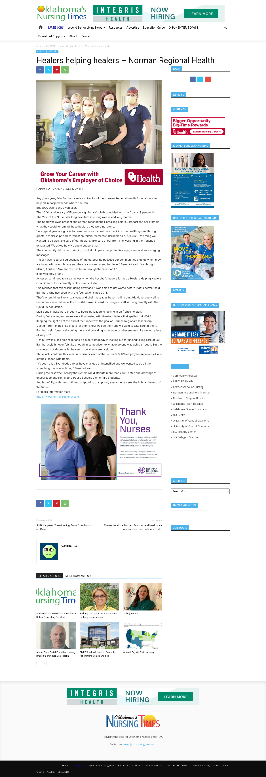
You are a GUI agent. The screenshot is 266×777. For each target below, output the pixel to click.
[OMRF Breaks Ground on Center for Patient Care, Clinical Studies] (99, 635)
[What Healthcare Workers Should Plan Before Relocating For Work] (56, 596)
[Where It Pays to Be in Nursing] (142, 635)
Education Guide (154, 27)
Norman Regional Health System (192, 392)
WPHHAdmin (70, 546)
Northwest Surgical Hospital (189, 398)
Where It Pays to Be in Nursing (138, 652)
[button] (225, 28)
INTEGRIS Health (183, 381)
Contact (86, 36)
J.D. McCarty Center (184, 431)
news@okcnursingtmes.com (139, 744)
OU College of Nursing (186, 437)
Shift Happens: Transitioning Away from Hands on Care (64, 527)
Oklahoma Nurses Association (190, 409)
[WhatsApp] (65, 69)
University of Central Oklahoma (191, 420)
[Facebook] (40, 69)
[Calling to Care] (142, 596)
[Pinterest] (56, 69)
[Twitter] (48, 69)
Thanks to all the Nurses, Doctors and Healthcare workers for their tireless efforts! (133, 527)
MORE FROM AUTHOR (78, 575)
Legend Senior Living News (85, 27)
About (73, 36)
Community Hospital (185, 375)
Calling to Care (130, 613)
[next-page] (44, 663)
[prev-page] (38, 663)
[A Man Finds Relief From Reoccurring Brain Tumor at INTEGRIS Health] (56, 635)
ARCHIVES (52, 51)
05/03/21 (50, 46)
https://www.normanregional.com (57, 396)
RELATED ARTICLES (50, 575)
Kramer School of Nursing (188, 387)
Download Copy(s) (50, 36)
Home (39, 46)
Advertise (132, 27)
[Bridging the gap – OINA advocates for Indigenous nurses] (99, 596)
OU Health (179, 415)
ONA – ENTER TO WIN (183, 27)
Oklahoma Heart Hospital (188, 403)
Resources (116, 27)
